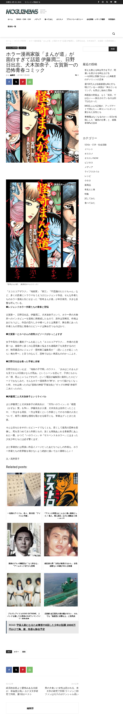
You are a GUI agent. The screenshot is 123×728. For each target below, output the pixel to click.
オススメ (89, 153)
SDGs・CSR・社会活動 (95, 144)
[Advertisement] (82, 10)
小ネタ (88, 180)
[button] (113, 33)
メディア (22, 48)
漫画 (24, 652)
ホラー (16, 652)
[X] (107, 2)
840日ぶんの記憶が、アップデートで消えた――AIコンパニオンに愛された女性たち (100, 109)
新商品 (88, 184)
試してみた (90, 198)
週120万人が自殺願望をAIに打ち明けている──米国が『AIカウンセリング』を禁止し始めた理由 (101, 87)
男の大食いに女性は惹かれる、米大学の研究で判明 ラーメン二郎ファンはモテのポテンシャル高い (62, 691)
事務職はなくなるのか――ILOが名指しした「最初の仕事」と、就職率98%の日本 (101, 120)
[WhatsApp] (30, 82)
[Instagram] (103, 2)
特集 (87, 193)
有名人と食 (90, 189)
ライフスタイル (92, 171)
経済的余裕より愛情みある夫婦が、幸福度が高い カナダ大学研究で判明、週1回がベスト (22, 691)
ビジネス (89, 162)
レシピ (88, 176)
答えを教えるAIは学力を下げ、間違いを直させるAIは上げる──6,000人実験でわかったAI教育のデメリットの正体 (100, 75)
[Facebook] (98, 2)
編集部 (12, 75)
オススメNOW (20, 41)
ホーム (8, 41)
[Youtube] (115, 2)
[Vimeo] (111, 2)
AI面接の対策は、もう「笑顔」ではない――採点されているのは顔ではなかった (100, 98)
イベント (89, 149)
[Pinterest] (23, 82)
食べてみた (90, 202)
